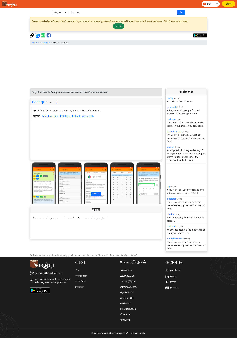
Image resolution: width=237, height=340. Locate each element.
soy (168, 186)
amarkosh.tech (128, 308)
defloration (172, 226)
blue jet (170, 146)
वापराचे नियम (80, 281)
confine (170, 214)
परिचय (77, 270)
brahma (171, 119)
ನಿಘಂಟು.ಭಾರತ (126, 292)
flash (44, 116)
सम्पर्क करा (79, 286)
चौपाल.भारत (125, 314)
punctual (171, 106)
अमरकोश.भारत (126, 270)
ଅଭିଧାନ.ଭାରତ (126, 297)
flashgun (40, 101)
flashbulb (76, 116)
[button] (40, 183)
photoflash (88, 116)
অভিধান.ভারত (125, 303)
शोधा (181, 12)
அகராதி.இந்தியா (128, 281)
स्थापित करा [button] (96, 193)
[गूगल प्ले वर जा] (200, 35)
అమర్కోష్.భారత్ (127, 275)
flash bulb (53, 116)
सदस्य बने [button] (118, 26)
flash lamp (65, 116)
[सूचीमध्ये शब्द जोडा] (57, 102)
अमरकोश (35, 42)
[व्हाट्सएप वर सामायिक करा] (43, 35)
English (46, 42)
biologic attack (174, 131)
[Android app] (40, 290)
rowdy (170, 98)
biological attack (175, 238)
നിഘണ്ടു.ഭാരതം (128, 286)
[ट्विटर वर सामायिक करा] (37, 35)
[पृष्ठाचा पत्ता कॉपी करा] (32, 35)
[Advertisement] (118, 67)
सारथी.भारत (125, 319)
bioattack (171, 198)
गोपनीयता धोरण (81, 275)
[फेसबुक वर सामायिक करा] (48, 35)
